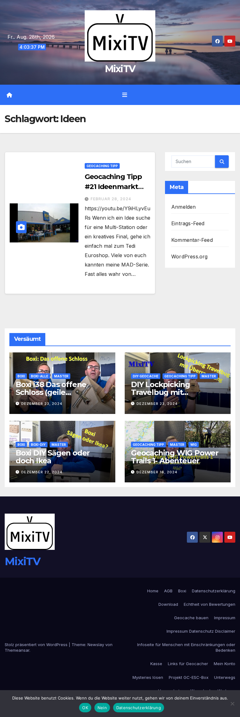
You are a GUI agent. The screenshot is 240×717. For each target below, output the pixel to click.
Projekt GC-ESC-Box (188, 677)
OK (85, 707)
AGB (168, 590)
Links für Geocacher (188, 663)
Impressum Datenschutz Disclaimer (201, 631)
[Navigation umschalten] (124, 95)
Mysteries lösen (147, 677)
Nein (102, 707)
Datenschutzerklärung (213, 590)
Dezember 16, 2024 (157, 472)
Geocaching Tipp (102, 166)
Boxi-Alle (39, 376)
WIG (193, 444)
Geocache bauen (191, 617)
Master (61, 376)
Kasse (156, 663)
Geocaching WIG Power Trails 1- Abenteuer (174, 456)
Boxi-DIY (38, 444)
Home (152, 590)
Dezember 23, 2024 (41, 403)
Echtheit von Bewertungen (209, 604)
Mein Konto (224, 663)
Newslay (96, 644)
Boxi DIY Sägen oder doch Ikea (53, 456)
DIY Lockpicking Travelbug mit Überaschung (160, 392)
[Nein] (232, 703)
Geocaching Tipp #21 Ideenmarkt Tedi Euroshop (113, 186)
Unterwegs (224, 677)
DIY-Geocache (145, 376)
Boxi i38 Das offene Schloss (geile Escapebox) (51, 392)
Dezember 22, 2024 (41, 472)
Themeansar (17, 650)
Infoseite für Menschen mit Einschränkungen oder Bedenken (186, 647)
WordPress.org (189, 256)
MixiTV (120, 69)
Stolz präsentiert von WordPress (37, 644)
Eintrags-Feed (188, 223)
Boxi (21, 376)
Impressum (224, 617)
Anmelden (183, 207)
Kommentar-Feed (192, 240)
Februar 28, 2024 (111, 199)
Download (168, 604)
